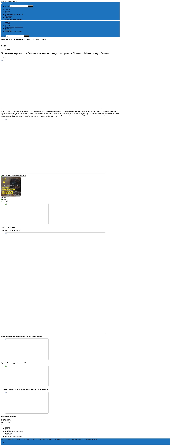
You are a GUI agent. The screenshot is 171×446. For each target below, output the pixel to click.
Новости (7, 13)
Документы (8, 16)
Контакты (8, 17)
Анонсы (7, 11)
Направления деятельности (14, 14)
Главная (7, 9)
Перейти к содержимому (9, 1)
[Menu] (1, 3)
